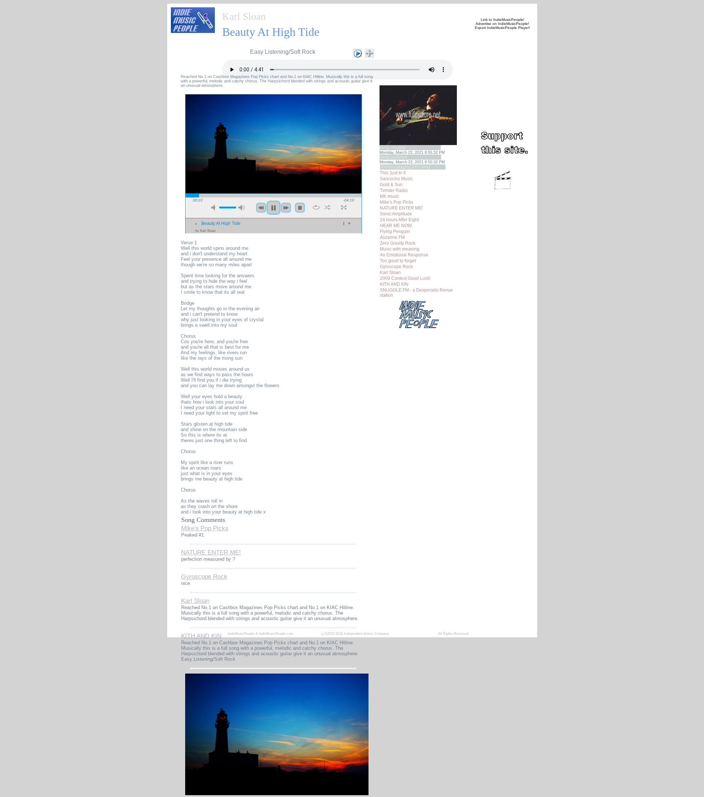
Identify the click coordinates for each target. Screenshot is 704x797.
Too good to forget (398, 260)
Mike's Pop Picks (396, 202)
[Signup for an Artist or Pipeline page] (269, 8)
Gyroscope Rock (396, 266)
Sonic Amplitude (396, 213)
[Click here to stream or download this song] (357, 52)
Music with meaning (399, 249)
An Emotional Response (404, 254)
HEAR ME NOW (396, 225)
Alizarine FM (392, 237)
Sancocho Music (396, 178)
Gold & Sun (391, 184)
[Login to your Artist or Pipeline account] (305, 8)
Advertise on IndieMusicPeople (502, 24)
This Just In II (393, 172)
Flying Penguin (395, 231)
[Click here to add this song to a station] (369, 52)
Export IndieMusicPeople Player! (502, 28)
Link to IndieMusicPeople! (502, 20)
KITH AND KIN (394, 284)
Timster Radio (394, 190)
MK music (389, 196)
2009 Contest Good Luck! (405, 278)
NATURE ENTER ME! (401, 208)
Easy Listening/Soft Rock (282, 52)
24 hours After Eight (399, 219)
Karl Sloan (244, 16)
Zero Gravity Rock (397, 243)
